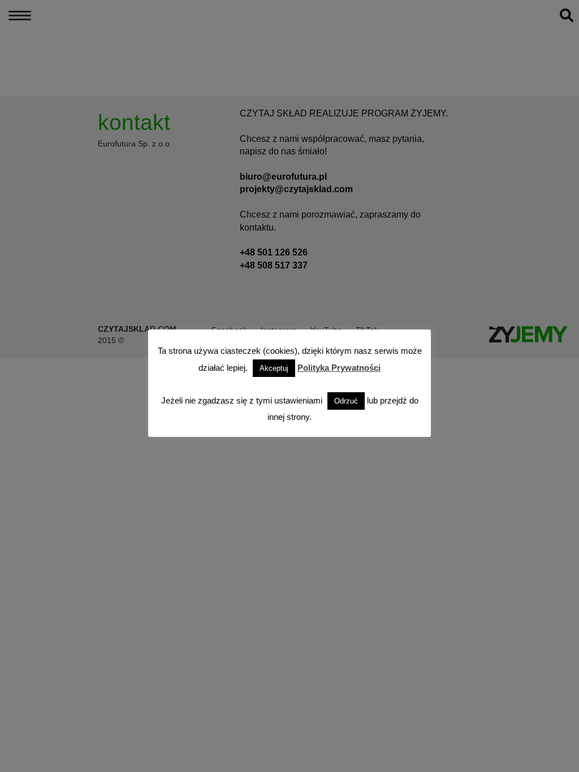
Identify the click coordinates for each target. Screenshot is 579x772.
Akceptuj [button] (274, 368)
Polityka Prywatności (339, 367)
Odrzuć (346, 401)
